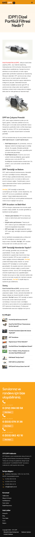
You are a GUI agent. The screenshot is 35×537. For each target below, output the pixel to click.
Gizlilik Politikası (8, 534)
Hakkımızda (5, 495)
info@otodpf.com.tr (11, 487)
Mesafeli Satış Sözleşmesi (11, 532)
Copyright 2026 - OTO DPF (9, 530)
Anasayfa (4, 513)
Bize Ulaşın (8, 412)
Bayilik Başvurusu (7, 505)
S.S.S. (4, 520)
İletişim (4, 523)
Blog (3, 516)
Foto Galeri (5, 518)
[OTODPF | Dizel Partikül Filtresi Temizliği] (8, 2)
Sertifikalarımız (6, 500)
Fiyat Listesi (5, 503)
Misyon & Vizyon (6, 498)
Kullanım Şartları (26, 532)
